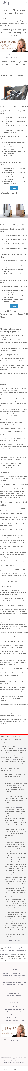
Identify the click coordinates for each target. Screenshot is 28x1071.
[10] (23, 819)
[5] (11, 874)
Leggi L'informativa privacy (7, 1057)
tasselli (3, 766)
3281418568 (16, 993)
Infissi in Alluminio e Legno (11, 55)
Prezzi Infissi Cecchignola (14, 1017)
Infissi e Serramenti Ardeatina (14, 1012)
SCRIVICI (14, 188)
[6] (23, 887)
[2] (16, 748)
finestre (20, 748)
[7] (9, 898)
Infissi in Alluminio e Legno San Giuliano (14, 1020)
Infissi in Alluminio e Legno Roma (15, 948)
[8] (18, 907)
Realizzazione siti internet (19, 1060)
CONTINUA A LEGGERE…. (14, 940)
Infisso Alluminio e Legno (10, 57)
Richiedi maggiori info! (16, 995)
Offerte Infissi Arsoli (14, 1006)
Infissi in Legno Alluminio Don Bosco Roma (14, 1014)
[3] (8, 752)
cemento (14, 759)
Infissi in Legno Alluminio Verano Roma (14, 1009)
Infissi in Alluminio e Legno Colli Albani (10, 954)
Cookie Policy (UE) (18, 1057)
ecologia (11, 859)
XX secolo (17, 807)
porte (24, 748)
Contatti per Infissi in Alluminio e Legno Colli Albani (13, 950)
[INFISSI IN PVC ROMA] (5, 2)
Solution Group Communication (11, 1062)
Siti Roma (22, 1062)
